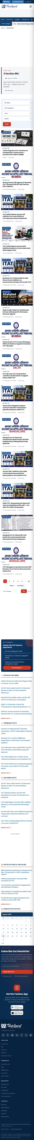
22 (26, 932)
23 (30, 932)
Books (7, 1)
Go (24, 591)
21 (21, 932)
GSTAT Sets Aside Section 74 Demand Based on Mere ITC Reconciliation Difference (15, 690)
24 (3, 936)
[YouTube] (12, 1035)
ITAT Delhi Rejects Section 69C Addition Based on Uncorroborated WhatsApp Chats (16, 804)
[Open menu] (30, 6)
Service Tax (25, 19)
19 (12, 932)
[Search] (32, 19)
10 (3, 929)
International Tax (6, 1056)
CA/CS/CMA (5, 1076)
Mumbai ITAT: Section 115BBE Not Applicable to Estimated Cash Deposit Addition (15, 740)
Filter (7, 124)
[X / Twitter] (8, 1035)
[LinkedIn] (17, 1035)
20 (17, 932)
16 (30, 929)
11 (7, 929)
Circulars (4, 1087)
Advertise (4, 1111)
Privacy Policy (5, 1129)
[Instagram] (21, 1035)
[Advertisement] (17, 48)
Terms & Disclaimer (16, 1129)
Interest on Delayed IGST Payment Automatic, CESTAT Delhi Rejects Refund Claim (16, 731)
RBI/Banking (4, 1070)
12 (12, 929)
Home (2, 19)
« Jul (2, 943)
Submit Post (19, 1)
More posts (5, 718)
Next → (12, 586)
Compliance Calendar (8, 1093)
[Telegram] (31, 1035)
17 (3, 932)
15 (26, 929)
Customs (4, 1050)
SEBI (2, 1067)
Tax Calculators (6, 1096)
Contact (3, 1114)
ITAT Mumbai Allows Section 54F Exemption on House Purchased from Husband (15, 795)
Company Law (5, 1064)
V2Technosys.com (6, 1126)
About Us (4, 1105)
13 (17, 929)
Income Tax (9, 19)
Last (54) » (20, 586)
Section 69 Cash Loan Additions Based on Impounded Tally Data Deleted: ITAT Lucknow (17, 814)
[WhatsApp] (26, 1035)
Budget (17, 19)
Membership (5, 1116)
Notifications (5, 1084)
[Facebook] (3, 1035)
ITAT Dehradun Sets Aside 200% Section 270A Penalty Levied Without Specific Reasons (16, 749)
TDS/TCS (3, 1053)
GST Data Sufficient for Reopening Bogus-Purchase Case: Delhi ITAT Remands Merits (17, 766)
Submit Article (5, 1108)
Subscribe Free (8, 972)
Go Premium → (17, 668)
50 (29, 581)
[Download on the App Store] (17, 1013)
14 (21, 929)
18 (8, 932)
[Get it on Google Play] (17, 1007)
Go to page (7, 591)
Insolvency (4, 1073)
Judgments (4, 1090)
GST (2, 1047)
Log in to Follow (12, 78)
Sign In (29, 1)
